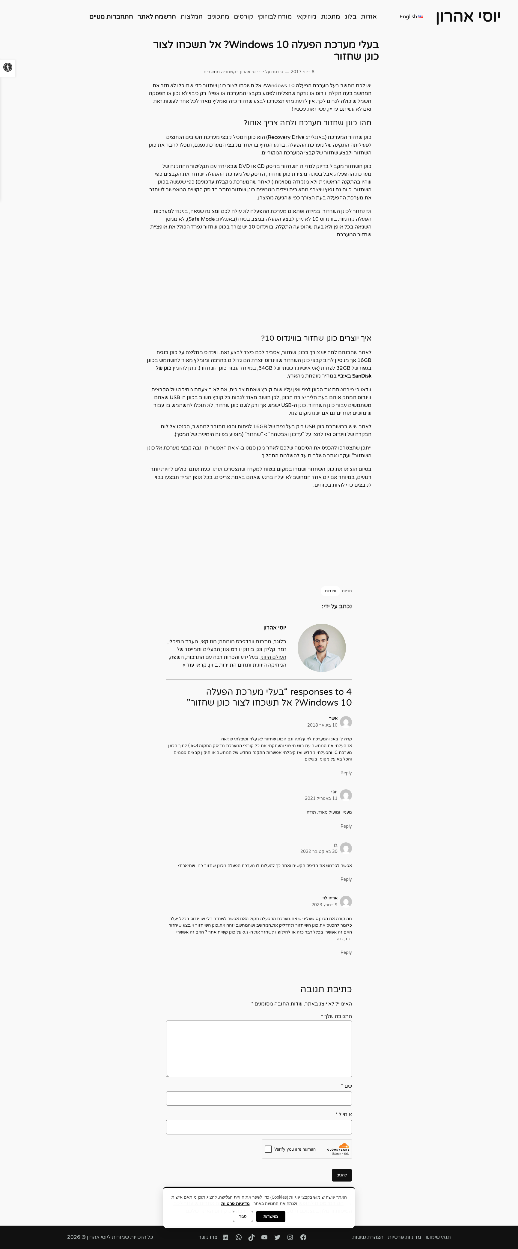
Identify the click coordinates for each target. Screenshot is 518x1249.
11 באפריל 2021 (321, 798)
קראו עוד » (195, 665)
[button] (7, 68)
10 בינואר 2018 (322, 725)
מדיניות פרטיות (235, 1203)
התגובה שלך (336, 1017)
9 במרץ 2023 (324, 904)
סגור (243, 1216)
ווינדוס (330, 590)
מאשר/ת (270, 1216)
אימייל (343, 1115)
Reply (346, 772)
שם (346, 1086)
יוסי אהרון (468, 16)
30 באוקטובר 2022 (319, 851)
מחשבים (212, 71)
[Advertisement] (259, 286)
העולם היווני (273, 657)
